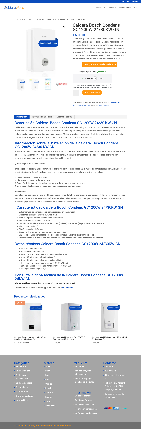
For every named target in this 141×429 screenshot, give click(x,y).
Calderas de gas (23, 371)
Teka (47, 401)
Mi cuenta (122, 2)
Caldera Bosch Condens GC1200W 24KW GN (69, 277)
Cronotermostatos (24, 396)
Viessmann (50, 406)
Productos (99, 7)
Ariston (48, 366)
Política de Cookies (83, 400)
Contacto (109, 366)
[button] (64, 27)
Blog (135, 7)
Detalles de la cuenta (84, 382)
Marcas (111, 7)
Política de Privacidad (84, 404)
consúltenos (67, 287)
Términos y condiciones (86, 409)
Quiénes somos (125, 7)
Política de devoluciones (86, 413)
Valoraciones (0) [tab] (64, 117)
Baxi (47, 375)
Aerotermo (21, 366)
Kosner (48, 397)
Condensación (38, 19)
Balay (47, 371)
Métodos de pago (83, 378)
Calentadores (22, 387)
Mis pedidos (80, 371)
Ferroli (48, 388)
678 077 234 (110, 371)
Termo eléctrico (23, 400)
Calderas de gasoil (24, 383)
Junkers (87, 106)
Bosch (100, 106)
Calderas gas (25, 19)
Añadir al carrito (92, 92)
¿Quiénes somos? (83, 396)
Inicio (16, 19)
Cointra (48, 384)
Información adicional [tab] (42, 117)
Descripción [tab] (21, 117)
